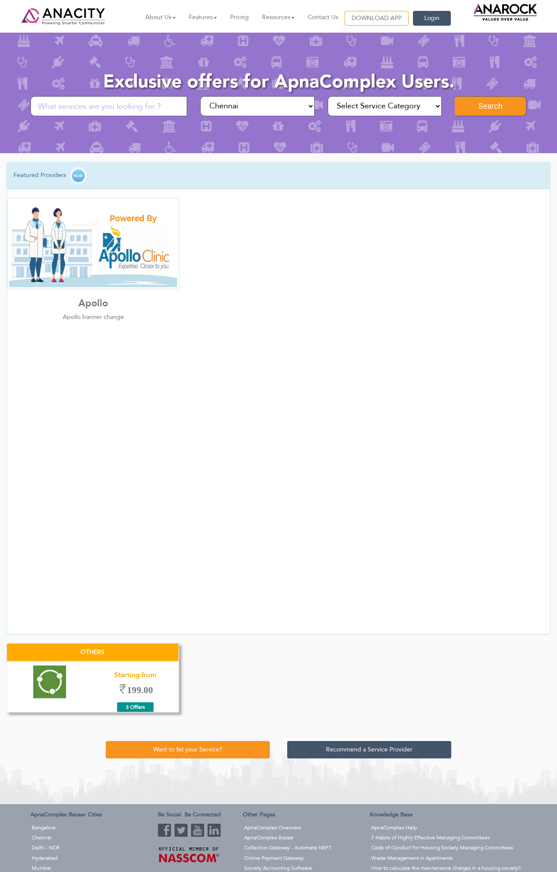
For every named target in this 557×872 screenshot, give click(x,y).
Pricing (239, 17)
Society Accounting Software (278, 868)
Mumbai (41, 868)
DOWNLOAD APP (377, 18)
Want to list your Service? (187, 749)
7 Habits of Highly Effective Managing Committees (430, 837)
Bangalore (44, 827)
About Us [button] (158, 17)
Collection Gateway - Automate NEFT (288, 847)
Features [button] (201, 17)
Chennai (41, 837)
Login (432, 18)
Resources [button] (276, 17)
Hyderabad (44, 858)
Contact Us (323, 17)
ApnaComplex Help (394, 827)
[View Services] (93, 243)
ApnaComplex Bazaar (269, 837)
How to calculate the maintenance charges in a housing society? (446, 868)
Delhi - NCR (45, 847)
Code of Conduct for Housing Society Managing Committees (442, 847)
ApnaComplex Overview (272, 827)
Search (490, 106)
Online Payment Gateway (274, 858)
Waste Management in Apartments (412, 858)
